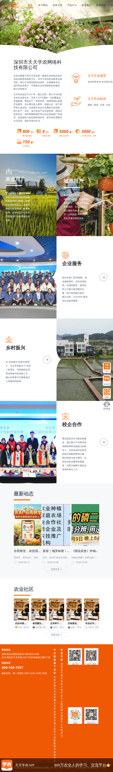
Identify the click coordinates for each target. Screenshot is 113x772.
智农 (55, 716)
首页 (30, 5)
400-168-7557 (12, 667)
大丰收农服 (55, 694)
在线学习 (62, 731)
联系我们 (86, 5)
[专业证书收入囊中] (91, 609)
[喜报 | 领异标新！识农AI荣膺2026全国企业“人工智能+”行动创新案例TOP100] (56, 524)
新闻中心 (101, 5)
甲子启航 (55, 736)
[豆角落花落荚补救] (74, 609)
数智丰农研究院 (55, 752)
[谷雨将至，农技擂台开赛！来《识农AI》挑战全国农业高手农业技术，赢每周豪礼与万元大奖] (27, 524)
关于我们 (43, 5)
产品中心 (72, 5)
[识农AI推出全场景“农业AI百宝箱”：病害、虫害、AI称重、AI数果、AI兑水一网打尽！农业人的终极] (21, 609)
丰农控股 (55, 681)
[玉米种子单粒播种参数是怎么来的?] (56, 609)
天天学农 (55, 707)
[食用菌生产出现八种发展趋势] (39, 609)
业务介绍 (57, 5)
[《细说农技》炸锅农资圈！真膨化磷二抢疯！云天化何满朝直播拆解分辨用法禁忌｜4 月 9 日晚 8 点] (85, 524)
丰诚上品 (55, 724)
